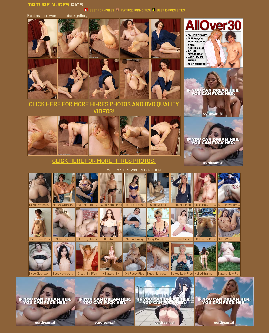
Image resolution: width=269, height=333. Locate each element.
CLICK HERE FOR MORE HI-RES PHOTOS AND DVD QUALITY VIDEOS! (104, 107)
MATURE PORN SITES (135, 10)
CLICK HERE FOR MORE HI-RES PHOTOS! (104, 160)
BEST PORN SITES (102, 10)
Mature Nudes (55, 4)
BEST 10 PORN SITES (171, 10)
